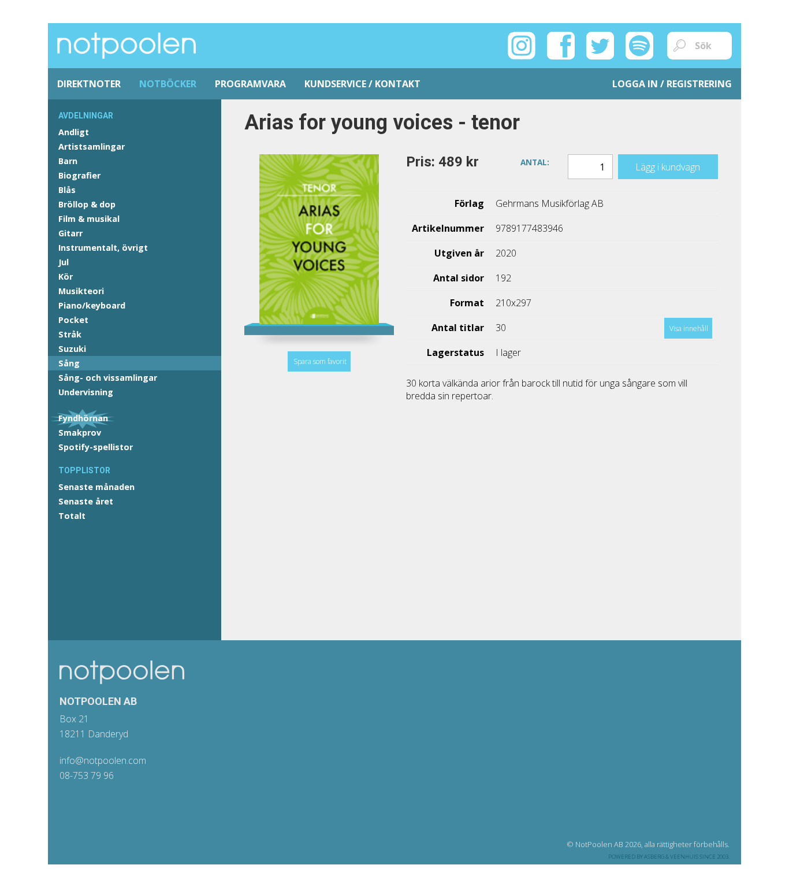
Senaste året (85, 501)
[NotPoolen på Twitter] (600, 44)
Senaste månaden (96, 486)
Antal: (534, 161)
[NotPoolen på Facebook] (560, 44)
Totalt (71, 515)
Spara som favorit (320, 361)
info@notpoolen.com (102, 760)
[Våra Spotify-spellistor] (639, 44)
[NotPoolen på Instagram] (521, 44)
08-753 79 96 (86, 775)
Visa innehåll (688, 328)
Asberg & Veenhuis (671, 856)
